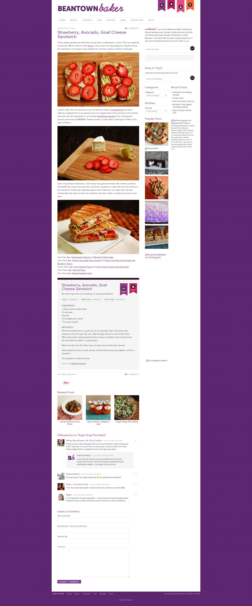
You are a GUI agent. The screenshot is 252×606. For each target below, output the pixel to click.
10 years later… (179, 98)
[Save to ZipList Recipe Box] (133, 285)
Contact (87, 20)
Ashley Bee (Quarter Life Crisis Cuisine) (84, 440)
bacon (90, 46)
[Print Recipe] (123, 285)
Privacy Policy (126, 600)
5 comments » (133, 28)
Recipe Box (137, 20)
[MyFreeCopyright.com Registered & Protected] (183, 123)
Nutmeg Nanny (73, 474)
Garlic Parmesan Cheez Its (183, 101)
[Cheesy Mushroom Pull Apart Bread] (156, 145)
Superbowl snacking (106, 116)
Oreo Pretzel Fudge (83, 267)
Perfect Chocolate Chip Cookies (86, 260)
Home (62, 20)
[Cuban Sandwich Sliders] (156, 248)
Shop (151, 20)
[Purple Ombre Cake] (156, 223)
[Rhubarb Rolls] (152, 148)
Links (123, 20)
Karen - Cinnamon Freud (77, 484)
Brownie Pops (79, 270)
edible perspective (78, 363)
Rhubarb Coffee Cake (103, 257)
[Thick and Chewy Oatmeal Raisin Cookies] (156, 199)
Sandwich (72, 374)
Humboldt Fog (117, 110)
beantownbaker (84, 455)
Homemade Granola (80, 257)
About (74, 20)
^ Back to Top (58, 594)
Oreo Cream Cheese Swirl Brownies (112, 267)
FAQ (99, 20)
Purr (198, 594)
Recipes (111, 20)
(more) (186, 41)
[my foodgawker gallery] (156, 360)
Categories (149, 92)
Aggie (68, 495)
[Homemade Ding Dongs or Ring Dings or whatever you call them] (156, 174)
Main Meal (61, 374)
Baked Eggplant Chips (82, 273)
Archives (148, 108)
